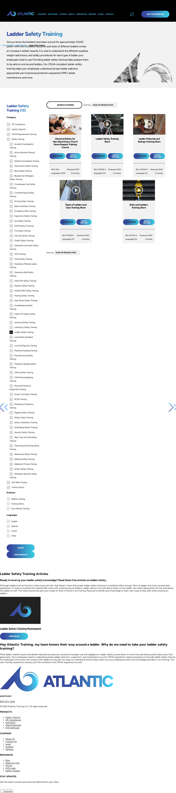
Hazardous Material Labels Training (23, 266)
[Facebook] (6, 788)
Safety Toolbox (13, 771)
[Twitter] (10, 788)
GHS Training (19, 254)
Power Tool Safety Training (25, 394)
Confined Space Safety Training (21, 195)
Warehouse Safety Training (25, 454)
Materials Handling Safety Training (22, 366)
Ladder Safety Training (37, 45)
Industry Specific (19, 129)
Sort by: (87, 105)
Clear (21, 548)
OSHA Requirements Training (24, 134)
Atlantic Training (18, 499)
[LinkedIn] (2, 788)
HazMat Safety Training (24, 286)
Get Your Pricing (155, 14)
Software (53, 14)
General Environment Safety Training (23, 247)
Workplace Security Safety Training (23, 476)
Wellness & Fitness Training (25, 464)
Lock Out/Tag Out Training (25, 345)
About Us (10, 739)
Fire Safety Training (22, 231)
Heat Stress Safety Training (25, 300)
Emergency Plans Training (25, 211)
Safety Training (21, 45)
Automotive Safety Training (26, 166)
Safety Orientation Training (25, 422)
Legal (8, 744)
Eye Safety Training (22, 221)
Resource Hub (12, 763)
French (14, 531)
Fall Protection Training (24, 226)
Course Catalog (7, 45)
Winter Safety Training (23, 469)
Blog (8, 760)
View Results (20, 555)
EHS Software (12, 728)
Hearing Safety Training (24, 295)
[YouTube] (13, 788)
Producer (11, 492)
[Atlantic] (20, 14)
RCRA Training (20, 399)
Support (9, 746)
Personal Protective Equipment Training (20, 388)
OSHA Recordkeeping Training (21, 379)
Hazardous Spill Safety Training (21, 274)
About (71, 14)
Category (11, 117)
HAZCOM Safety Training (25, 281)
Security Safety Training (24, 432)
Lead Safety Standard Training (21, 339)
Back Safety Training (22, 171)
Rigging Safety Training (24, 412)
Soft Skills (10, 722)
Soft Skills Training (19, 482)
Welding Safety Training (24, 459)
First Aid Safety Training (24, 236)
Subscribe (8, 791)
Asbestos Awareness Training (26, 161)
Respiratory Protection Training (21, 406)
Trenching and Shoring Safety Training (24, 447)
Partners (9, 749)
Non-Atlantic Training (20, 508)
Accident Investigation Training (21, 146)
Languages (12, 515)
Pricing (9, 765)
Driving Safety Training (23, 201)
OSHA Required (13, 725)
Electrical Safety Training (24, 206)
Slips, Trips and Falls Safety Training (23, 439)
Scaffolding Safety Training (25, 427)
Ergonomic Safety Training (25, 216)
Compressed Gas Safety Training (22, 186)
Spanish (14, 526)
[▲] (117, 104)
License (63, 14)
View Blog (14, 636)
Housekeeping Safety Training (21, 307)
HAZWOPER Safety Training (26, 290)
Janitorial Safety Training (24, 322)
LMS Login (11, 768)
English (14, 521)
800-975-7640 (7, 701)
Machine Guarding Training (25, 350)
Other (13, 536)
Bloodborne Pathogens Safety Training (21, 178)
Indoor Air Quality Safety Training (22, 316)
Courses (42, 14)
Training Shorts (18, 487)
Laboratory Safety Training (25, 327)
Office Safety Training (23, 372)
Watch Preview (73, 156)
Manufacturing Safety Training (21, 357)
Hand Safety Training (23, 259)
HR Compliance (18, 124)
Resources (81, 14)
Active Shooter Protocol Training (22, 154)
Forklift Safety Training (23, 240)
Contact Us (11, 741)
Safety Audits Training (23, 417)
